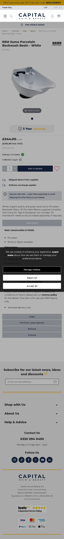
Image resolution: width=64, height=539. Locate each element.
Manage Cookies (32, 269)
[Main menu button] (5, 16)
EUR (56, 7)
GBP (46, 7)
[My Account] (52, 16)
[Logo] (32, 16)
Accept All (32, 286)
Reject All (32, 278)
